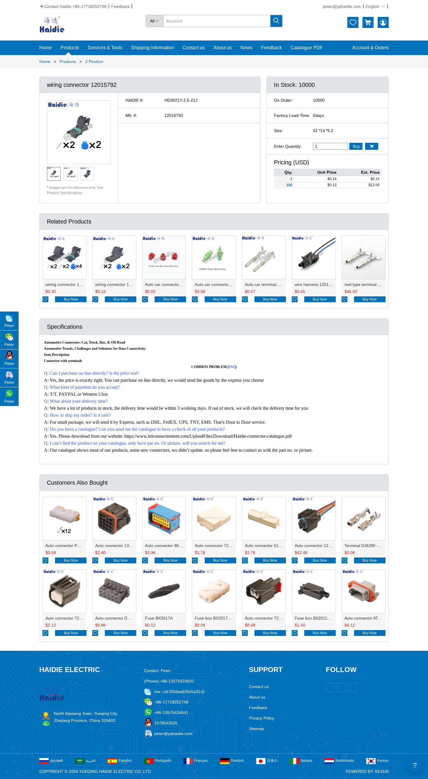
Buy (356, 146)
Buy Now (71, 299)
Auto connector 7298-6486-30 (73, 618)
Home (45, 47)
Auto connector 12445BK (318, 545)
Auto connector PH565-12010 (72, 545)
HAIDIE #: (134, 100)
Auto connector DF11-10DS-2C (124, 618)
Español (125, 761)
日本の (272, 761)
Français (201, 761)
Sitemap (256, 728)
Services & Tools (105, 47)
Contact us (194, 47)
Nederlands (344, 761)
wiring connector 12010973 (120, 284)
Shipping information (152, 47)
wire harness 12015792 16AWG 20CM (330, 284)
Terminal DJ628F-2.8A (365, 545)
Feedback (120, 6)
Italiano (306, 761)
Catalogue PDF (307, 47)
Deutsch (237, 761)
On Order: (283, 100)
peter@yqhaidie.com (342, 6)
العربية (90, 761)
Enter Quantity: (288, 146)
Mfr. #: (131, 115)
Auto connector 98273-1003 (171, 545)
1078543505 (166, 723)
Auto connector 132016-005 (121, 545)
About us (222, 47)
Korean (383, 761)
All (154, 21)
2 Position (94, 61)
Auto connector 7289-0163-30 (272, 618)
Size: (278, 130)
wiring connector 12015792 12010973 (80, 284)
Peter (9, 325)
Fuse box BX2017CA (214, 618)
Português (163, 761)
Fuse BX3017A (159, 618)
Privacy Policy (261, 718)
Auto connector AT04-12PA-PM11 (375, 618)
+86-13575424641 (171, 712)
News (246, 47)
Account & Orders (370, 47)
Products (70, 47)
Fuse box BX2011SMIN (316, 618)
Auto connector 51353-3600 (270, 545)
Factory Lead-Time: (292, 115)
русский (56, 761)
